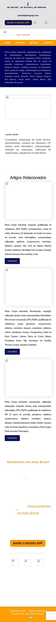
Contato (48, 43)
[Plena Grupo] (22, 35)
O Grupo (20, 43)
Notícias (34, 43)
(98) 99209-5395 (40, 7)
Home (7, 43)
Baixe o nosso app (18, 22)
